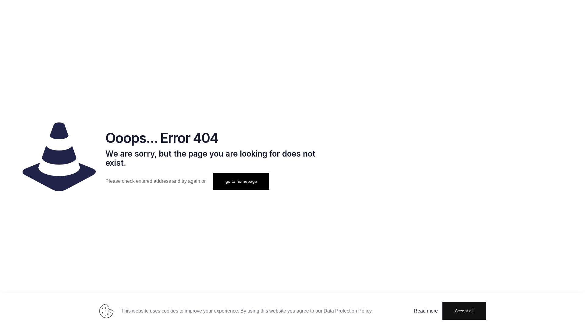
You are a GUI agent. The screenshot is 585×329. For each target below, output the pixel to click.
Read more (426, 310)
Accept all (464, 310)
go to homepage (241, 181)
